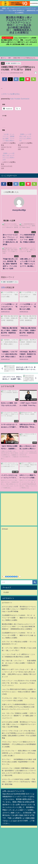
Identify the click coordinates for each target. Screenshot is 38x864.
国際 (3, 63)
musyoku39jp (19, 210)
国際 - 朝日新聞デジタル (14, 63)
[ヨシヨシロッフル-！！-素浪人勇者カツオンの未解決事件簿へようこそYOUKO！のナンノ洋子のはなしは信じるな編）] (19, 753)
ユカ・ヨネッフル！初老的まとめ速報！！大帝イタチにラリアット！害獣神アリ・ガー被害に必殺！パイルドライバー (19, 715)
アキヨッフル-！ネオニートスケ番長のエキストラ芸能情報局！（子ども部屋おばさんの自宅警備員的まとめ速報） (19, 744)
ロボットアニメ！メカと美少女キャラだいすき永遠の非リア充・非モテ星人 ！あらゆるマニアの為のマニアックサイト (19, 683)
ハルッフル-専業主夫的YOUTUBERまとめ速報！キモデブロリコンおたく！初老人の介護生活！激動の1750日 (19, 692)
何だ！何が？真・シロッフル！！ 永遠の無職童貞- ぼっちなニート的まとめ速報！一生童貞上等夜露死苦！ (19, 663)
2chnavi (5, 529)
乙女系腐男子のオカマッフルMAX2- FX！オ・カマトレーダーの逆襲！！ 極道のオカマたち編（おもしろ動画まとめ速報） (19, 618)
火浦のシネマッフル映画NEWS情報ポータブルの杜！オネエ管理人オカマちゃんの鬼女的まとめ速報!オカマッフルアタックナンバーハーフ (18, 707)
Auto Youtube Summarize (19, 99)
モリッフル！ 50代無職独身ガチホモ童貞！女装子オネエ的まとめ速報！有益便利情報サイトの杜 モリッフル (19, 762)
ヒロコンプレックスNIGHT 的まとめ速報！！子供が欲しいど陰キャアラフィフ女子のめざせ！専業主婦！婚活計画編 (19, 782)
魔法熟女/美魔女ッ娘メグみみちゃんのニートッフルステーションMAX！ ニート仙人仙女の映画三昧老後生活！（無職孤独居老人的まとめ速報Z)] (18, 626)
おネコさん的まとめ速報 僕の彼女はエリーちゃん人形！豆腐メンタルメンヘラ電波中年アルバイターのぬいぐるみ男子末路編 (19, 609)
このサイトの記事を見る (10, 94)
